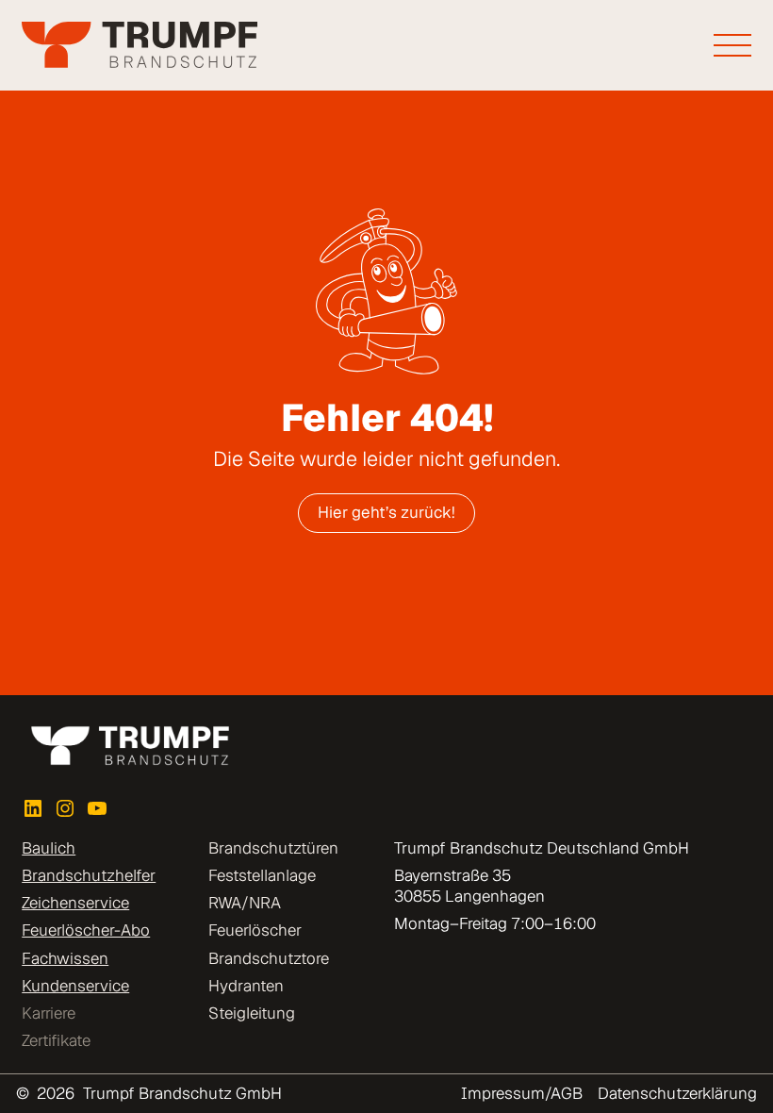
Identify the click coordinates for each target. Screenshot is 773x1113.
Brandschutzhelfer (89, 875)
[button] (41, 1071)
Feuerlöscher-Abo (86, 930)
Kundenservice (75, 985)
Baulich (48, 848)
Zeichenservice (75, 902)
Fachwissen (65, 958)
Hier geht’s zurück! (386, 512)
